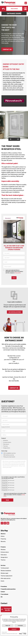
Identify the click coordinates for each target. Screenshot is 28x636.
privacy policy (18, 272)
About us (3, 533)
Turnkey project (5, 568)
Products (3, 547)
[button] (26, 3)
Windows (3, 549)
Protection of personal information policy (9, 633)
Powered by (24, 632)
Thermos (3, 560)
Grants (2, 581)
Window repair (4, 573)
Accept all (14, 629)
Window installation (6, 570)
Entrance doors (5, 552)
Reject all (8, 625)
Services (3, 565)
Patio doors (4, 554)
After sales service (5, 578)
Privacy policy (4, 632)
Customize (20, 625)
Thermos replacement (6, 575)
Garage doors (4, 557)
